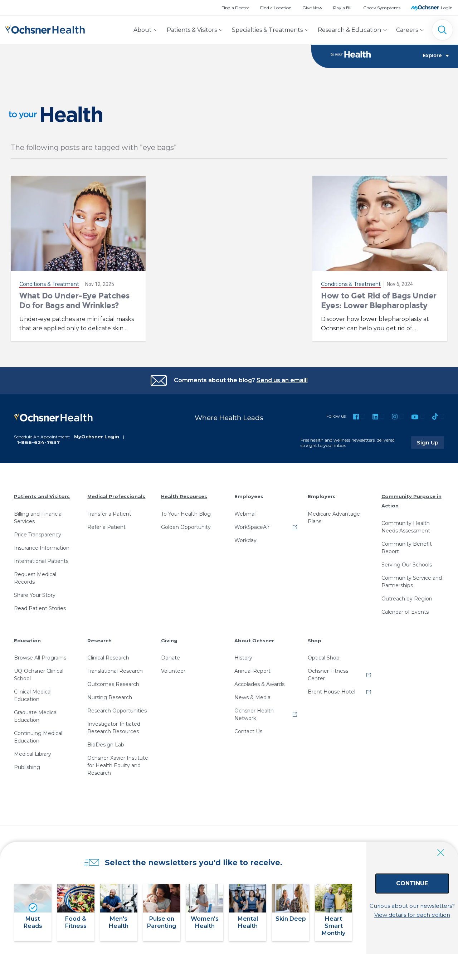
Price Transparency (37, 534)
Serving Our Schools (406, 564)
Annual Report (252, 671)
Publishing (27, 767)
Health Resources (184, 496)
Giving (169, 640)
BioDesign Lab (105, 744)
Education (27, 640)
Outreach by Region (406, 598)
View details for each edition (412, 914)
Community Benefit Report (406, 548)
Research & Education (349, 29)
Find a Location (276, 7)
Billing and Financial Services (38, 518)
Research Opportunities (117, 710)
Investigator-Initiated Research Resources (113, 728)
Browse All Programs (40, 657)
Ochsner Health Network (254, 714)
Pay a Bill (342, 7)
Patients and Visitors (42, 496)
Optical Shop (324, 657)
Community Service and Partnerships (411, 582)
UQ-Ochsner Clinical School (38, 675)
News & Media (252, 697)
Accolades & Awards (259, 684)
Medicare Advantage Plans (334, 518)
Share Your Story (34, 595)
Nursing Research (109, 697)
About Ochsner (254, 640)
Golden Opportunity (186, 527)
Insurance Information (41, 548)
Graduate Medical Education (36, 716)
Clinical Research (108, 657)
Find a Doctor (235, 7)
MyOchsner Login (96, 436)
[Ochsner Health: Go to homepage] (45, 28)
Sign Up (430, 442)
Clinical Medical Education (33, 695)
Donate (170, 657)
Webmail (245, 514)
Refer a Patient (106, 527)
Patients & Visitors (192, 29)
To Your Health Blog (186, 514)
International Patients (41, 561)
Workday (245, 540)
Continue (412, 883)
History (243, 657)
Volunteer (173, 671)
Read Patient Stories (40, 608)
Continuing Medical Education (38, 737)
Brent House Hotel (331, 691)
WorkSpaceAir (251, 527)
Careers (407, 29)
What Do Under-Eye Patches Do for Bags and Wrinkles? (74, 300)
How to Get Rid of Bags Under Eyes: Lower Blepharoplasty (379, 300)
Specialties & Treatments (267, 29)
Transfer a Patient (109, 514)
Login (447, 7)
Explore (432, 56)
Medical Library (32, 754)
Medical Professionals (116, 496)
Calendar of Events (405, 612)
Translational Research (115, 671)
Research (99, 640)
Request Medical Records (35, 578)
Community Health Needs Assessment (405, 527)
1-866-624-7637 (38, 442)
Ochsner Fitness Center (328, 675)
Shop (314, 640)
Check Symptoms (381, 7)
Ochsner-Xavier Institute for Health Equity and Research (117, 765)
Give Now (312, 7)
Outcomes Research (113, 684)
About (142, 29)
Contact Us (248, 731)
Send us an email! (282, 380)
